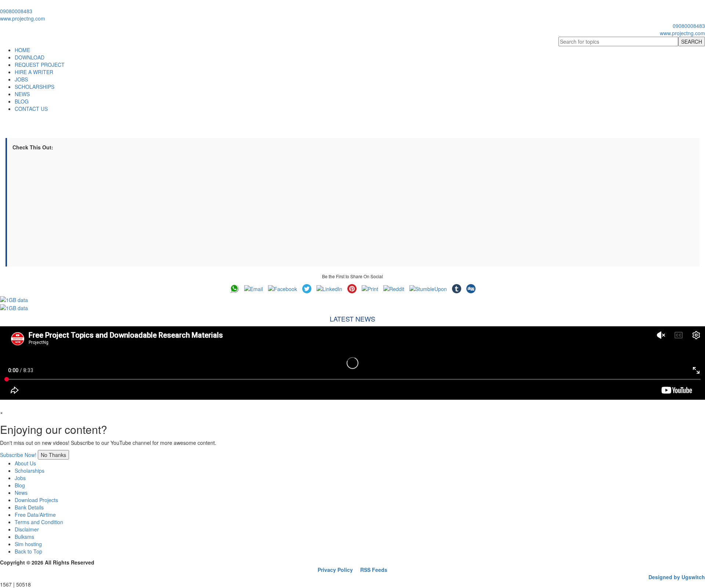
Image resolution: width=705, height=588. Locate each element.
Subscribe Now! (18, 454)
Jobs (20, 478)
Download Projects (36, 500)
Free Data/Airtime (35, 514)
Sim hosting (28, 544)
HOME (22, 50)
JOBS (21, 79)
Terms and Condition (39, 522)
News (21, 492)
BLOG (22, 101)
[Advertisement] (232, 209)
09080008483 (16, 11)
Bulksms (24, 536)
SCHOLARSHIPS (34, 86)
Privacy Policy (335, 569)
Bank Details (29, 507)
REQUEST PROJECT (40, 64)
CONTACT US (31, 108)
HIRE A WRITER (34, 72)
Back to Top (28, 551)
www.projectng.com (22, 18)
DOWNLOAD (29, 57)
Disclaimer (27, 529)
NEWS (22, 94)
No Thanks (53, 454)
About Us (25, 463)
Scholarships (29, 470)
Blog (20, 485)
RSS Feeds (373, 569)
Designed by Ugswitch (676, 577)
